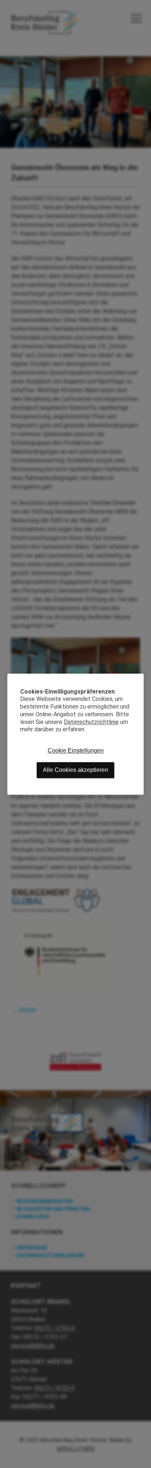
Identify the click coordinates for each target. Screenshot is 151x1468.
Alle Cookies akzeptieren (75, 770)
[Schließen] (138, 678)
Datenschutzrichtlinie (91, 721)
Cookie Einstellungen (76, 751)
